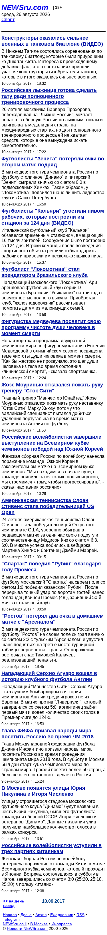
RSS (80, 914)
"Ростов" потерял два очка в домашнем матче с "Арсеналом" (52, 619)
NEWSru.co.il (15, 924)
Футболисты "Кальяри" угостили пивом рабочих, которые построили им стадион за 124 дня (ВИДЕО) (52, 217)
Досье (26, 914)
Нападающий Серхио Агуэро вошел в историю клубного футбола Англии (49, 676)
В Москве (39, 924)
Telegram (11, 919)
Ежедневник (61, 914)
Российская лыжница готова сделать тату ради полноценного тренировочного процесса (49, 96)
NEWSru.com (24, 7)
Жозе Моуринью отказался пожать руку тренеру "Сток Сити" (52, 388)
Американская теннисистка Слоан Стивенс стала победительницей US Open (47, 506)
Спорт (8, 19)
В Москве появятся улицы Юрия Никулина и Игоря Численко (43, 791)
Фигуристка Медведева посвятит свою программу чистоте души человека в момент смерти (51, 327)
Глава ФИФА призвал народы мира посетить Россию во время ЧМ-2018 (47, 733)
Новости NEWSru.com (27, 928)
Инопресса (61, 924)
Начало (10, 914)
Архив (41, 914)
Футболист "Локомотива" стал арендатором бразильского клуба (44, 272)
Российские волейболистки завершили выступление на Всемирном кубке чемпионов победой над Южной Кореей (52, 443)
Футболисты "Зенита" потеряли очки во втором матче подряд (52, 162)
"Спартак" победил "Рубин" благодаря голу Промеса (51, 567)
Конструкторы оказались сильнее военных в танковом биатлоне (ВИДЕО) (52, 41)
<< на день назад (13, 903)
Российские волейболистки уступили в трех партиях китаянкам (51, 848)
